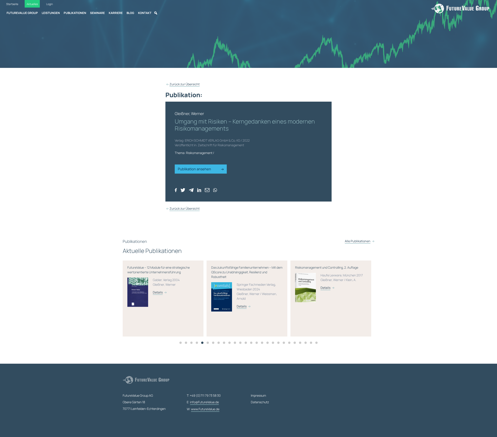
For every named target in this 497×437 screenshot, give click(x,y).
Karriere (116, 13)
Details (158, 306)
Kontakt (144, 13)
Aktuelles (32, 4)
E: (203, 402)
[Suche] (155, 13)
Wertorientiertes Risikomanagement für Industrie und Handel (329, 279)
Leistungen (51, 13)
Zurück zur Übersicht (184, 84)
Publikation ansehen (195, 169)
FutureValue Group (22, 13)
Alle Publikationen (357, 241)
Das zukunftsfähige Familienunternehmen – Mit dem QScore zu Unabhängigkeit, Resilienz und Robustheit (163, 286)
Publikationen (75, 13)
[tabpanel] (165, 298)
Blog (130, 13)
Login (49, 4)
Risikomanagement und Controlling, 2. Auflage (245, 277)
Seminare (97, 13)
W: (203, 409)
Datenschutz (260, 402)
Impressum (258, 395)
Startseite (12, 4)
